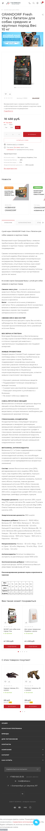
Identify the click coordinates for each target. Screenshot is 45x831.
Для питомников (10, 739)
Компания (6, 749)
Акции (5, 723)
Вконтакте (22, 794)
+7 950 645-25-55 (17, 777)
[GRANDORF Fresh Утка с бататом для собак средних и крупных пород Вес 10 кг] (22, 70)
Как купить (7, 760)
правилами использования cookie (26, 822)
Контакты (6, 744)
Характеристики (24, 222)
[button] (21, 44)
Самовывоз (10, 149)
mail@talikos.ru (24, 781)
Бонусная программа (12, 728)
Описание (8, 222)
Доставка (17, 147)
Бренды (5, 734)
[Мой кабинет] (37, 3)
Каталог (5, 755)
